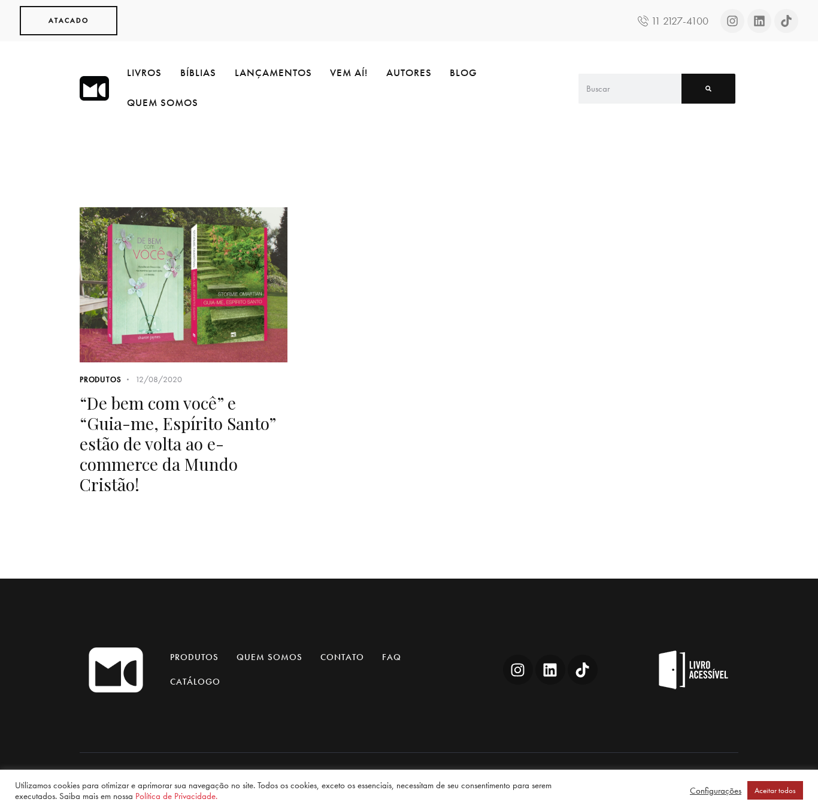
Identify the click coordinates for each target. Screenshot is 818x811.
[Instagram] (732, 21)
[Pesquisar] (708, 89)
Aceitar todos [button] (775, 790)
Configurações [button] (715, 790)
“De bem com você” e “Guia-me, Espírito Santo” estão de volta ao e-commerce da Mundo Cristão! (177, 444)
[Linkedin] (759, 21)
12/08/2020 (158, 379)
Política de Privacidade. (176, 796)
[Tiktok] (786, 21)
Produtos (100, 379)
